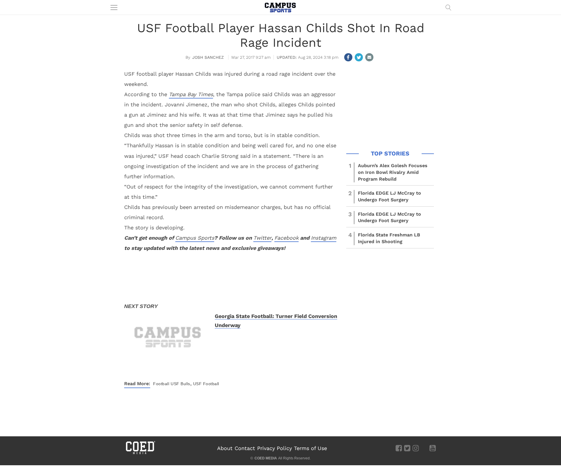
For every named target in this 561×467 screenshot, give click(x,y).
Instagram (323, 238)
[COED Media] (140, 454)
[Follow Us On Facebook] (398, 448)
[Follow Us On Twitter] (407, 448)
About (225, 448)
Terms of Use (310, 448)
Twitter (262, 238)
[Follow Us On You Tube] (432, 448)
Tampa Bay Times (191, 94)
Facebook (286, 238)
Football (161, 383)
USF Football (206, 383)
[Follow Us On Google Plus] (424, 448)
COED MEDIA (265, 458)
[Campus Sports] (280, 7)
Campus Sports (194, 238)
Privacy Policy (274, 448)
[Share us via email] (369, 57)
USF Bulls (180, 383)
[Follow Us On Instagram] (415, 448)
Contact (245, 448)
